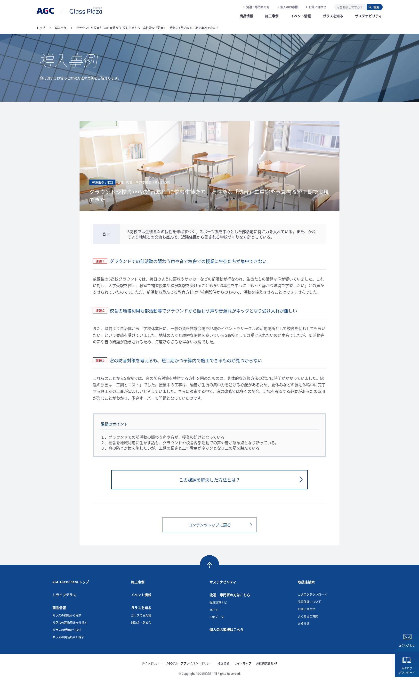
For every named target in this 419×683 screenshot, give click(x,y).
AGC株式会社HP (267, 663)
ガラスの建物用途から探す (69, 622)
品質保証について (309, 602)
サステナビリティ (223, 581)
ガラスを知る (141, 607)
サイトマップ (242, 663)
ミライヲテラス (64, 594)
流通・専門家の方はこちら (230, 594)
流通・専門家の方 (257, 7)
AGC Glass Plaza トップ (70, 581)
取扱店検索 (306, 581)
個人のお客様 (289, 7)
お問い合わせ (317, 7)
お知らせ (303, 623)
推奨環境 (223, 663)
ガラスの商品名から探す (68, 637)
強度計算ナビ (218, 602)
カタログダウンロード (407, 670)
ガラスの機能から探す (66, 615)
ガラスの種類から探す (66, 630)
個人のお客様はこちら (226, 629)
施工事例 (138, 581)
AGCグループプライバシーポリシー (190, 663)
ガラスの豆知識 (141, 615)
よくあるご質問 (308, 616)
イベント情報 (141, 594)
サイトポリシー (151, 663)
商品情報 (59, 607)
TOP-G (214, 610)
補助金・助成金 (141, 622)
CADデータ (217, 617)
